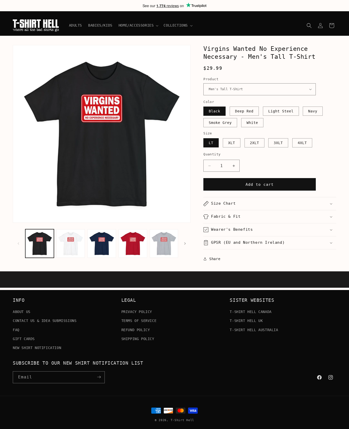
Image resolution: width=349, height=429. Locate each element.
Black (214, 111)
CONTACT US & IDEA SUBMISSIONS (44, 321)
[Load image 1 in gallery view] (39, 243)
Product (210, 79)
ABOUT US (21, 312)
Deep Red (244, 111)
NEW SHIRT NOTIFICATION (37, 348)
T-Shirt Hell (182, 420)
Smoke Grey (220, 123)
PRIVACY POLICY (136, 312)
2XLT (254, 143)
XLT (231, 143)
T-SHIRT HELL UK (246, 321)
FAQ (16, 330)
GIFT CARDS (24, 339)
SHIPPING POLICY (137, 339)
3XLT (278, 143)
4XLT (302, 143)
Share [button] (214, 259)
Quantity (211, 154)
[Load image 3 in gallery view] (101, 243)
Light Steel (281, 111)
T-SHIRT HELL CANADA (250, 312)
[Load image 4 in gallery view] (133, 243)
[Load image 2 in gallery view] (70, 243)
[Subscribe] (98, 377)
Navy (312, 111)
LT (211, 143)
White (252, 123)
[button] (138, 25)
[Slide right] (185, 243)
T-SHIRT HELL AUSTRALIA (254, 330)
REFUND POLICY (135, 330)
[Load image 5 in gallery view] (164, 243)
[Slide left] (18, 243)
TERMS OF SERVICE (139, 321)
